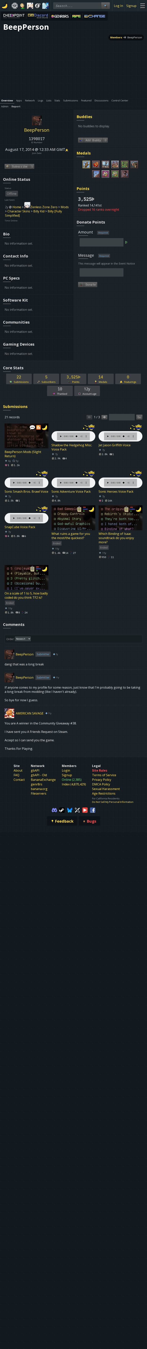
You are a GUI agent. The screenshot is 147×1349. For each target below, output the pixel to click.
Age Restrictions (103, 793)
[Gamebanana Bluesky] (70, 810)
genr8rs (36, 784)
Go (139, 417)
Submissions (15, 406)
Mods (65, 207)
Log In (118, 6)
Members (116, 37)
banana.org (39, 789)
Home (16, 207)
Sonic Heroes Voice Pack (116, 491)
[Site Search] (105, 5)
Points (83, 188)
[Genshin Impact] (30, 6)
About (18, 770)
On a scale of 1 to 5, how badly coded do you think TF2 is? (26, 595)
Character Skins (18, 211)
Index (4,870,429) (74, 784)
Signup (131, 6)
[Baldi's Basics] (22, 6)
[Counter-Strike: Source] (38, 6)
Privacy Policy (101, 780)
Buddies (84, 116)
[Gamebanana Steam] (62, 810)
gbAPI (35, 770)
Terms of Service (104, 775)
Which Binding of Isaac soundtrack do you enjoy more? (116, 538)
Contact (19, 780)
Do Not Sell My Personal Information (112, 802)
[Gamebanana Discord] (54, 810)
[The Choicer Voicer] (45, 6)
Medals (84, 153)
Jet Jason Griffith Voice (115, 445)
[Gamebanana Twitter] (77, 810)
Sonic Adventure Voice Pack (71, 491)
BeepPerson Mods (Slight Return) (23, 454)
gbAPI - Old (39, 775)
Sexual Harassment (106, 789)
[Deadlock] (15, 6)
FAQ (16, 775)
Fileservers (38, 793)
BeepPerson (134, 37)
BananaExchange (43, 780)
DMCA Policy (101, 784)
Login (66, 770)
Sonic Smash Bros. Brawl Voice (26, 491)
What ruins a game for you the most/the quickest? (70, 536)
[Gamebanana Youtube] (85, 810)
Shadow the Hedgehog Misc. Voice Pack (71, 447)
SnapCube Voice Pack (20, 527)
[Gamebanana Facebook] (93, 810)
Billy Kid (38, 211)
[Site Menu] (142, 5)
